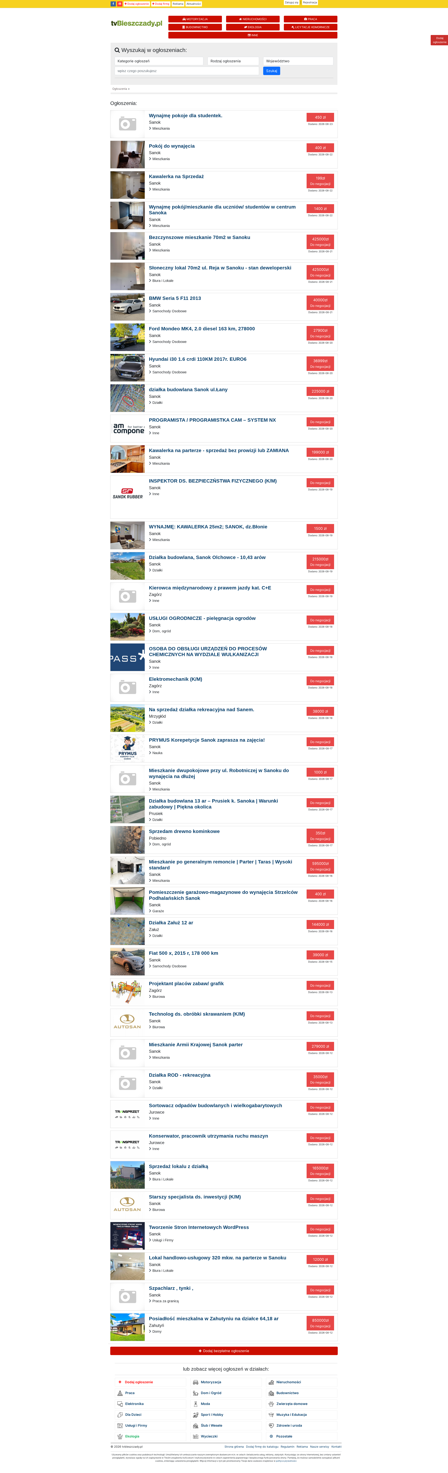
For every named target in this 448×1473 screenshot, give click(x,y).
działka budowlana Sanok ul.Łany (188, 389)
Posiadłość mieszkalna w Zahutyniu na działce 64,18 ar (214, 1318)
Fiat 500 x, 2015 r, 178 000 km (183, 953)
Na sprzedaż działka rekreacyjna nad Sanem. (201, 709)
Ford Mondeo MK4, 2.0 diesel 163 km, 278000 (202, 328)
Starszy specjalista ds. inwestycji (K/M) (195, 1197)
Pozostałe (283, 1436)
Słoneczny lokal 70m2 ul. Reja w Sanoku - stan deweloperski (220, 267)
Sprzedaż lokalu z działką (178, 1166)
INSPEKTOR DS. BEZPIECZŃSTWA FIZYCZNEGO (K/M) (213, 481)
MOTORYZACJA (197, 19)
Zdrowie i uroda (289, 1425)
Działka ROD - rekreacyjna (180, 1075)
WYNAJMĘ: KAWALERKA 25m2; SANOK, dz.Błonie (208, 526)
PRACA (312, 19)
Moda (205, 1404)
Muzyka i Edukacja (291, 1415)
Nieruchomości (288, 1382)
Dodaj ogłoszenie (138, 3)
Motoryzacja (210, 1382)
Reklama (178, 3)
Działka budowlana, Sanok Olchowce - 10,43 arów (207, 557)
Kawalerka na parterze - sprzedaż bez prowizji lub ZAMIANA (219, 450)
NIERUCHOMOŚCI (254, 19)
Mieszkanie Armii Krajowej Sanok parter (196, 1044)
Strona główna (234, 1446)
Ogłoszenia (119, 88)
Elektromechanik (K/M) (175, 679)
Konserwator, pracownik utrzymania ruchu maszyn (208, 1136)
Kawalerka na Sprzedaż (176, 176)
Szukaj (271, 71)
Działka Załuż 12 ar (171, 922)
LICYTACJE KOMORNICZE (312, 27)
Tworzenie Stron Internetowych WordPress (199, 1227)
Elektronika (134, 1404)
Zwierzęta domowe (291, 1404)
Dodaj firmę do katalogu (262, 1446)
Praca (129, 1393)
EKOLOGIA (254, 27)
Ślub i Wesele (211, 1425)
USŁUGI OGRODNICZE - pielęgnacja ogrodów (202, 618)
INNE (254, 35)
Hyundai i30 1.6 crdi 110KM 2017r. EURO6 (198, 359)
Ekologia (131, 1436)
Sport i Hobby (211, 1415)
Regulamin (287, 1446)
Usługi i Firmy (135, 1425)
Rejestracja (310, 2)
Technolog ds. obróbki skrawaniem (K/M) (197, 1014)
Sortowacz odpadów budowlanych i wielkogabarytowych (215, 1105)
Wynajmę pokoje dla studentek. (185, 115)
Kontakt (336, 1446)
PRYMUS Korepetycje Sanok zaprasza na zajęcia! (207, 740)
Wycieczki (209, 1436)
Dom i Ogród (210, 1393)
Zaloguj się (291, 2)
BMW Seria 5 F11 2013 (175, 298)
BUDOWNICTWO (196, 27)
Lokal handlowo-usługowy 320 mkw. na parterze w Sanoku (217, 1257)
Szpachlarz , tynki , (171, 1288)
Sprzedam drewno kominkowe (184, 831)
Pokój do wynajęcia (172, 146)
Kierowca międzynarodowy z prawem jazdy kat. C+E (210, 587)
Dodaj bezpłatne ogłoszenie (225, 1351)
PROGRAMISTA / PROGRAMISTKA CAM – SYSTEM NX (212, 420)
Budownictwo (287, 1393)
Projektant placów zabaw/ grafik (186, 983)
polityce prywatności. (286, 1461)
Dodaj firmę (161, 3)
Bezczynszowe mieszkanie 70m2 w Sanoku (199, 237)
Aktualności (194, 3)
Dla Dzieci (132, 1415)
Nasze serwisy (319, 1446)
